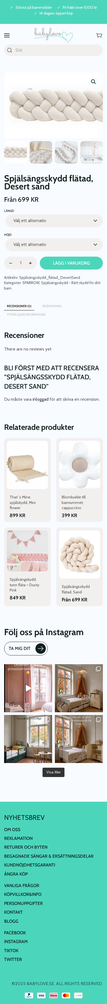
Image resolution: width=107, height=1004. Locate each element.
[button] (7, 35)
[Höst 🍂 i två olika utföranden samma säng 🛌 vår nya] (79, 688)
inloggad (41, 399)
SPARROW (31, 283)
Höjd (8, 235)
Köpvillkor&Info (22, 894)
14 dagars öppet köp (56, 13)
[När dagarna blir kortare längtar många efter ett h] (79, 739)
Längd (9, 211)
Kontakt (13, 912)
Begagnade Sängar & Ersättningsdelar (49, 856)
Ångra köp (16, 874)
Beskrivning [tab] (52, 306)
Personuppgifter (23, 903)
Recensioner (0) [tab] (19, 306)
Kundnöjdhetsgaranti (29, 865)
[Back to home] (53, 35)
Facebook (15, 932)
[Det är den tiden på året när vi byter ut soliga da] (28, 739)
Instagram (16, 941)
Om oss (12, 829)
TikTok (11, 950)
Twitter (13, 959)
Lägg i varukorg (71, 263)
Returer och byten (25, 847)
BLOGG (11, 921)
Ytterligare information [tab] (26, 314)
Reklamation (18, 838)
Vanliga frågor (21, 885)
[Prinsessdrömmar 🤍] (28, 688)
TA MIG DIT (19, 648)
